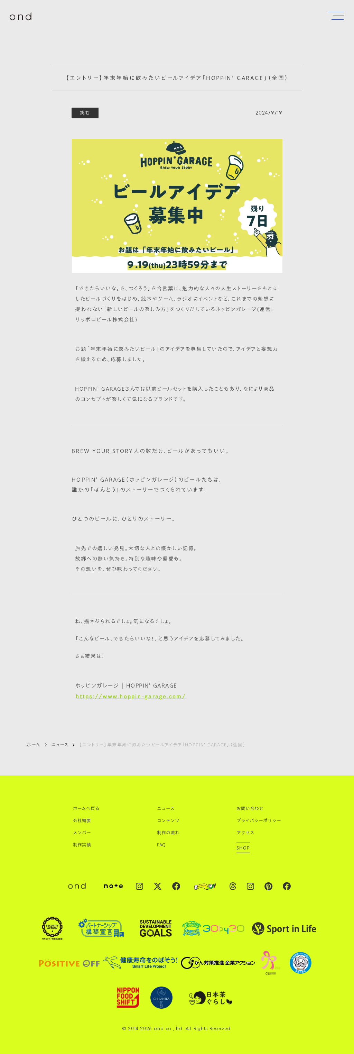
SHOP (243, 847)
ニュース (59, 745)
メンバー (82, 832)
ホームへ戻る (86, 808)
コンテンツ (168, 820)
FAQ (161, 844)
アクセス (245, 832)
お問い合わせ (249, 808)
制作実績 (82, 844)
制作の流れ (168, 832)
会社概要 (82, 820)
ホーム (34, 745)
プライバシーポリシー (258, 820)
